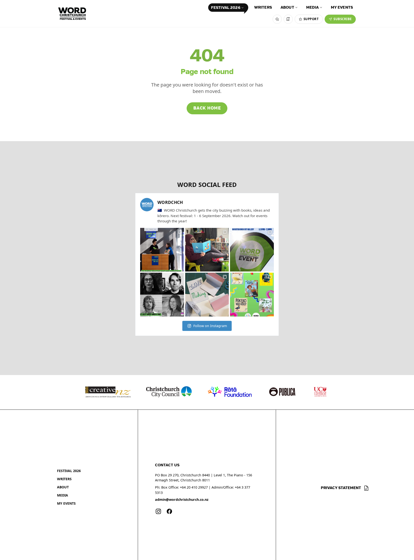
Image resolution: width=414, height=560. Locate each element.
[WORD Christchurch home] (72, 13)
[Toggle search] (277, 19)
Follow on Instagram (210, 325)
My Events (342, 8)
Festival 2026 (225, 8)
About (287, 8)
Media (312, 8)
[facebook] (169, 511)
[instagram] (158, 511)
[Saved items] (288, 19)
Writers (263, 8)
